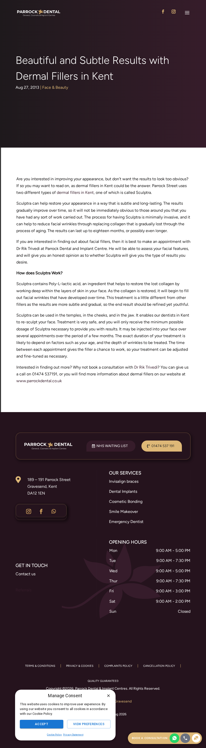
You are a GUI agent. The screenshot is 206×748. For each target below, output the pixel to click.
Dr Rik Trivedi (146, 367)
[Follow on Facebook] (163, 12)
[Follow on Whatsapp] (54, 511)
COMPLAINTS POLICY (118, 666)
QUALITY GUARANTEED (103, 681)
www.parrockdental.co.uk (39, 380)
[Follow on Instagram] (174, 12)
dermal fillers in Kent (75, 192)
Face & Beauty (55, 87)
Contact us (25, 573)
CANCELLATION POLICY (159, 666)
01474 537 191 (162, 446)
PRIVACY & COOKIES (79, 666)
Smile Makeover (123, 511)
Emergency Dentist (126, 521)
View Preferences (89, 724)
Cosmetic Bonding (125, 501)
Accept (41, 724)
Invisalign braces (123, 481)
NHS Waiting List (112, 446)
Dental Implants (123, 491)
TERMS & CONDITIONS (40, 666)
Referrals (23, 590)
